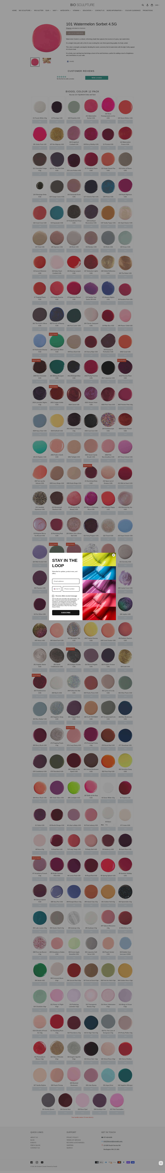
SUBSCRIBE (65, 612)
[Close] (113, 555)
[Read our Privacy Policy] (78, 599)
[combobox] (56, 589)
